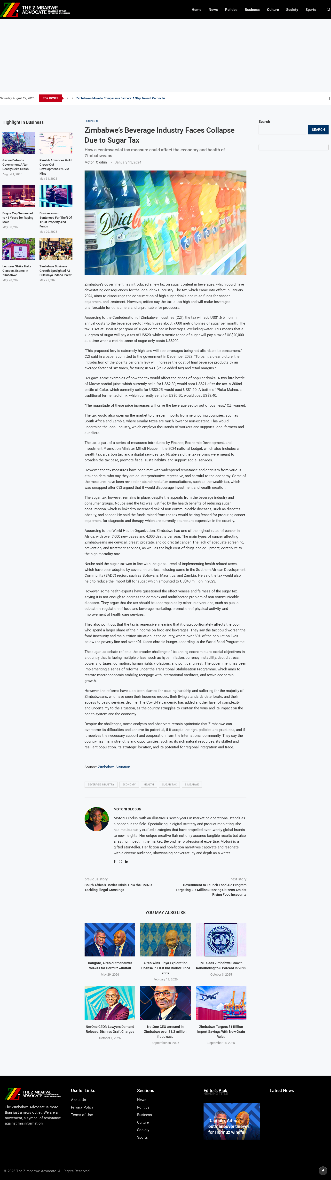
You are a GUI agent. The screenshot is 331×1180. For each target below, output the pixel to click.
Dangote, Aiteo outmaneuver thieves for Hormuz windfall (229, 1126)
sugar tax (169, 784)
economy (129, 784)
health (149, 784)
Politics (231, 10)
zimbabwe (192, 784)
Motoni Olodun (96, 162)
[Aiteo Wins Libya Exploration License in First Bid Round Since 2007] (165, 939)
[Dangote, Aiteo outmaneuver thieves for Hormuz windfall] (110, 939)
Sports (311, 10)
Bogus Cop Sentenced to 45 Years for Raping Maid (17, 217)
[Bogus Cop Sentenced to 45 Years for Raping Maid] (18, 196)
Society (292, 10)
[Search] (328, 10)
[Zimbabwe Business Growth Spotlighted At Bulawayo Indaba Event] (55, 249)
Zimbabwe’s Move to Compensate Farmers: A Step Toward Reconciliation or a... (127, 98)
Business (252, 10)
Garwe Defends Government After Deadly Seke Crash (15, 164)
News (213, 10)
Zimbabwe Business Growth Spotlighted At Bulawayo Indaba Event (55, 270)
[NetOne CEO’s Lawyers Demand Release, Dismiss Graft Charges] (110, 1003)
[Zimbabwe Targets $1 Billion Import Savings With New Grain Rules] (221, 1003)
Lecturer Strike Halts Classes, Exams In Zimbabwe (16, 270)
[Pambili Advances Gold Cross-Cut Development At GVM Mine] (55, 143)
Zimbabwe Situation (114, 767)
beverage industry (101, 784)
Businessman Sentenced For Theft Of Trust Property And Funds (55, 219)
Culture (273, 10)
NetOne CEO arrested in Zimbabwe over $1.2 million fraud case (165, 1032)
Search (264, 121)
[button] (68, 98)
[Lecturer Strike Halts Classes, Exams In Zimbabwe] (18, 249)
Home (196, 10)
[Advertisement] (165, 56)
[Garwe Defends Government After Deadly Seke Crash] (18, 143)
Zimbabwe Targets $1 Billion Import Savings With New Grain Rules (221, 1032)
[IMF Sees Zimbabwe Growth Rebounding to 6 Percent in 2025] (221, 939)
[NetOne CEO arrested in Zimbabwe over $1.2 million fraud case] (165, 1003)
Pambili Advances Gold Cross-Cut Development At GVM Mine (55, 166)
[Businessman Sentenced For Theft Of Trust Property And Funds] (55, 196)
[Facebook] (330, 98)
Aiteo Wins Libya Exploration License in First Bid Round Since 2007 (165, 968)
